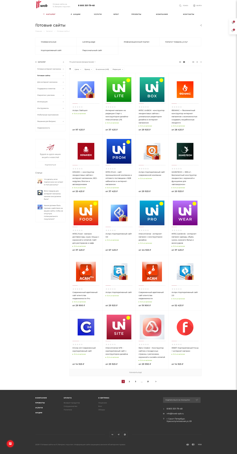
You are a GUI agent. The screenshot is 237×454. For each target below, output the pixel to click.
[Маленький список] (180, 62)
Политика (68, 410)
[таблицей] (201, 62)
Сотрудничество (70, 406)
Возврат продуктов (72, 403)
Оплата (68, 398)
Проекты (40, 403)
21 (148, 381)
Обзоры (101, 410)
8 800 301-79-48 (86, 5)
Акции (38, 413)
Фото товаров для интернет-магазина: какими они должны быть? (52, 195)
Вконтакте (112, 434)
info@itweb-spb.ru (175, 413)
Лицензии (102, 403)
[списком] (197, 62)
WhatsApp (125, 434)
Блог (100, 406)
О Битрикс (103, 398)
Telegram (118, 434)
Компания (41, 398)
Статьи (38, 173)
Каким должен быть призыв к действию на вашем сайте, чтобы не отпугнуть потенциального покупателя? (53, 212)
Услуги (39, 408)
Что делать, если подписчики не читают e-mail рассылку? (53, 182)
